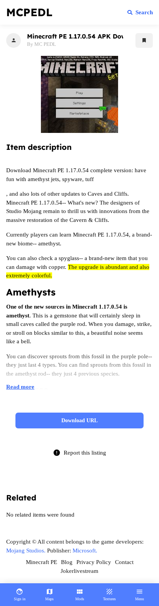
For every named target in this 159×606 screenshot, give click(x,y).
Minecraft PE (41, 562)
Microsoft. (85, 550)
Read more (20, 387)
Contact (124, 562)
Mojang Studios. (26, 550)
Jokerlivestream (79, 571)
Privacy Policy (93, 562)
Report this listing (79, 453)
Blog (67, 562)
